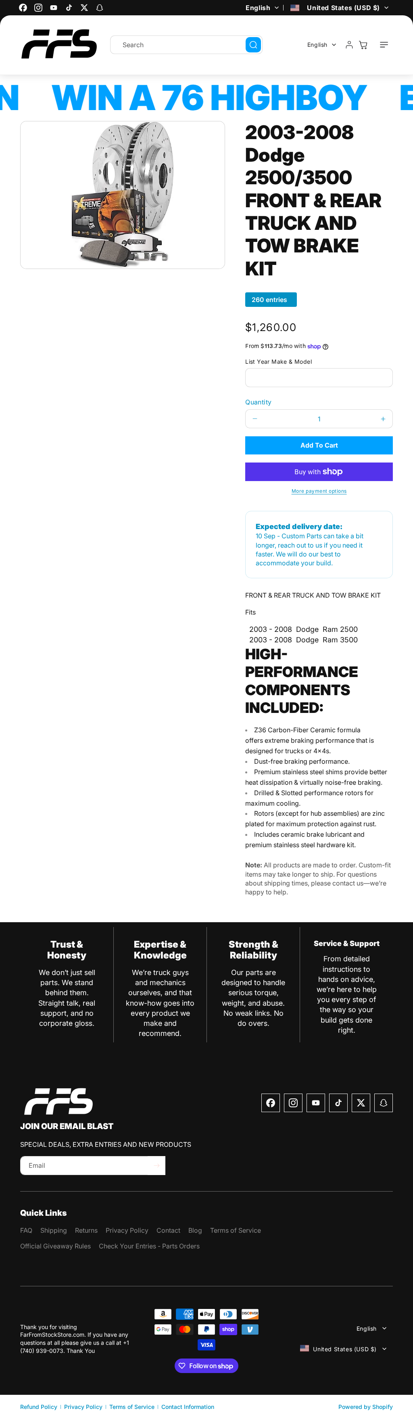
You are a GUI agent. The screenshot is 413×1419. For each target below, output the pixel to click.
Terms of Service (131, 1406)
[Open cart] (363, 45)
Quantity (258, 402)
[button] (384, 45)
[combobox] (186, 45)
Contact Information (187, 1406)
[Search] (253, 44)
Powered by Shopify (365, 1406)
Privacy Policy (83, 1406)
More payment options (319, 491)
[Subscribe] (156, 1165)
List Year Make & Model (278, 361)
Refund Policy (38, 1406)
